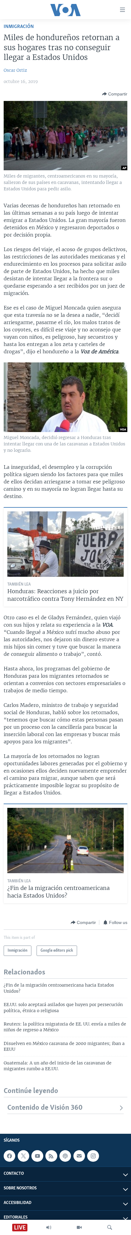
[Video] (79, 1227)
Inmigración (19, 26)
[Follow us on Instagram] (93, 1156)
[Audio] (49, 1227)
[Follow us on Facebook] (9, 1156)
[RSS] (51, 1156)
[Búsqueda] (110, 1227)
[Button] (114, 94)
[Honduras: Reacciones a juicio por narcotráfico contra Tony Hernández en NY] (65, 544)
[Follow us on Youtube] (37, 1156)
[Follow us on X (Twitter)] (23, 1156)
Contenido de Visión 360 (45, 1108)
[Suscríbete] (79, 1156)
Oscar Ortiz (15, 70)
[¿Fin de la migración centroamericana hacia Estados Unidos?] (65, 840)
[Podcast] (65, 1156)
